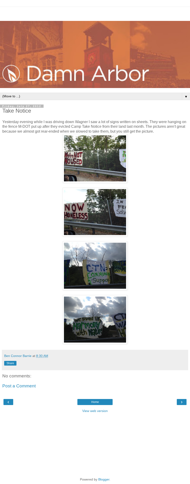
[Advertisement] (95, 13)
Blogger (103, 479)
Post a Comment (19, 385)
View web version (95, 411)
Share (10, 363)
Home (95, 402)
